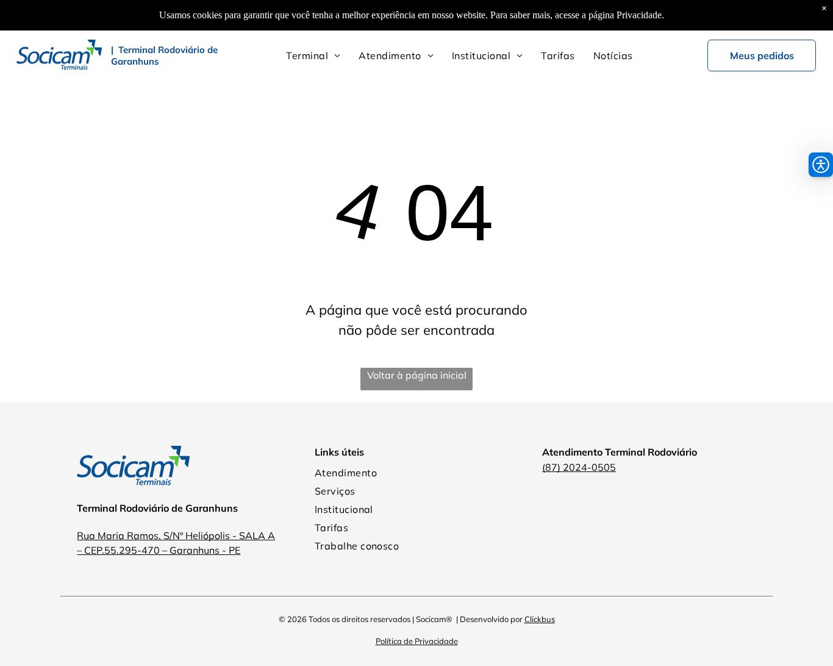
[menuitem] (313, 55)
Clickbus (539, 619)
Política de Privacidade (417, 641)
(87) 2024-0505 (579, 467)
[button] (821, 164)
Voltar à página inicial (417, 375)
